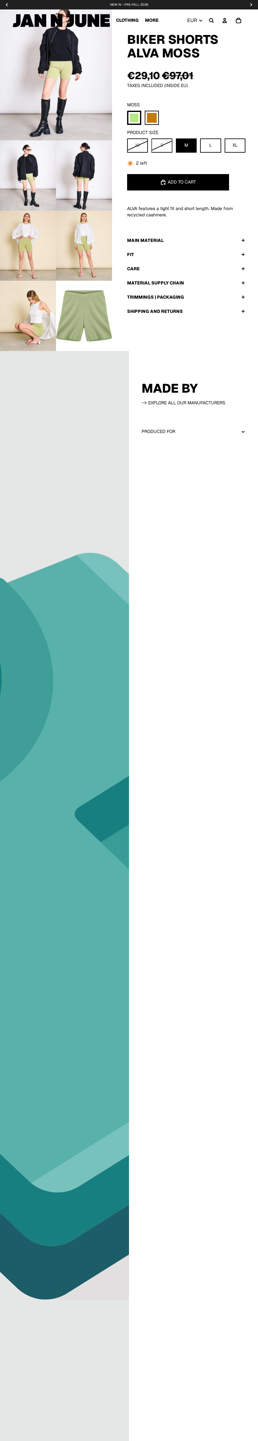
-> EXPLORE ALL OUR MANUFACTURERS (183, 403)
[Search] (211, 20)
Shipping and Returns (155, 311)
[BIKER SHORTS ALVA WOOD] (152, 118)
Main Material (145, 240)
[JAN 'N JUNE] (61, 20)
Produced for (158, 431)
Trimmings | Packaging (155, 297)
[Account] (225, 20)
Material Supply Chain (155, 283)
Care (133, 269)
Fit (130, 254)
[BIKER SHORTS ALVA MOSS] (134, 118)
